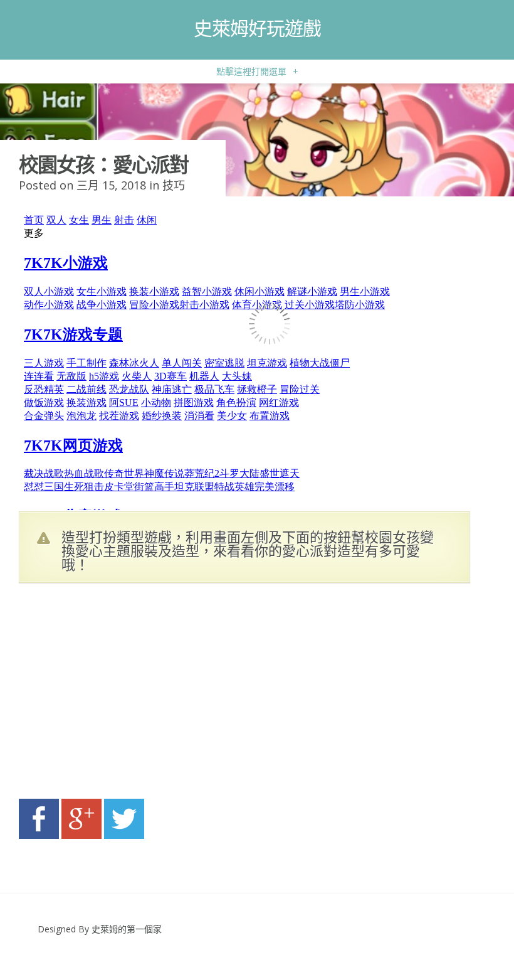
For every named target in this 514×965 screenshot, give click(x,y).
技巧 (173, 185)
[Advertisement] (138, 694)
